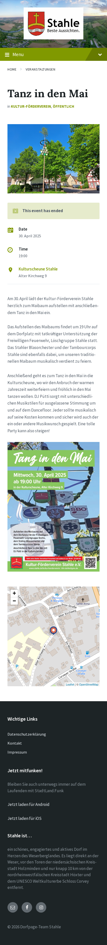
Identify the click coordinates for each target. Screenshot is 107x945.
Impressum (17, 752)
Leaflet (70, 684)
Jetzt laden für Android (28, 804)
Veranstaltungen (40, 69)
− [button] (14, 601)
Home (11, 69)
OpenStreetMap (88, 684)
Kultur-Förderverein (31, 106)
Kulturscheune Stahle (38, 269)
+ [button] (14, 593)
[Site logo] (53, 38)
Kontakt (14, 743)
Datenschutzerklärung (26, 734)
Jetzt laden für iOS (24, 818)
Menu (18, 54)
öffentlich (63, 106)
